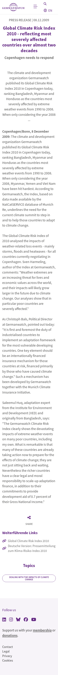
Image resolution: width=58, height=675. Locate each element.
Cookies (7, 660)
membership (42, 630)
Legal (6, 651)
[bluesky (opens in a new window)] (18, 620)
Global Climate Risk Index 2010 (28, 541)
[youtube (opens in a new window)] (33, 620)
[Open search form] (45, 3)
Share (29, 524)
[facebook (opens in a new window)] (26, 620)
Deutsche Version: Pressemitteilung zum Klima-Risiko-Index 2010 (31, 548)
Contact (7, 647)
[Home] (13, 7)
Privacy (7, 656)
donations (9, 635)
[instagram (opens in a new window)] (11, 620)
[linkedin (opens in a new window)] (4, 620)
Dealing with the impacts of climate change (29, 578)
